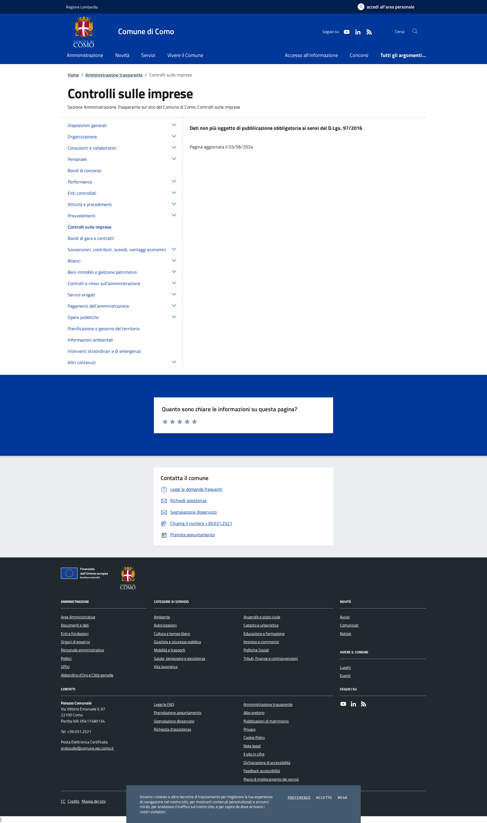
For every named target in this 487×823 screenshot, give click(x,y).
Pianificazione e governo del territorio (104, 328)
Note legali (252, 746)
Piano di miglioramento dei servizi (271, 779)
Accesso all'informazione (311, 55)
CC (63, 801)
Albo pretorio (254, 713)
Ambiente (162, 617)
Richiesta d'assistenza (172, 729)
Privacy (250, 729)
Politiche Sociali (256, 650)
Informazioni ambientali (90, 339)
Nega (342, 797)
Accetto (324, 797)
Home (73, 74)
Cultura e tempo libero (172, 634)
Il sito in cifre (254, 754)
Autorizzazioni (165, 625)
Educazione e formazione (264, 634)
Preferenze (299, 797)
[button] (174, 124)
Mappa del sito (94, 801)
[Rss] (363, 704)
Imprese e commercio (261, 642)
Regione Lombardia (82, 7)
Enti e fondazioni (74, 634)
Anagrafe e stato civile (262, 617)
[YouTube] (343, 704)
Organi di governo (75, 642)
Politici (66, 658)
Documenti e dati (75, 625)
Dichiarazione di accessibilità (267, 762)
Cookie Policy (254, 737)
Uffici (65, 667)
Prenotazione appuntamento (177, 713)
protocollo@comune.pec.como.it (87, 748)
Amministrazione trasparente (114, 74)
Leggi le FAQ (164, 704)
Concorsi (359, 55)
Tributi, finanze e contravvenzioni (271, 658)
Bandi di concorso (84, 170)
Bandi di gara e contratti (91, 238)
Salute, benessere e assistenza (179, 658)
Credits (73, 801)
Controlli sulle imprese (89, 227)
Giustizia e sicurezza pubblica (177, 642)
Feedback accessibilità (262, 771)
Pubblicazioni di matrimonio (266, 721)
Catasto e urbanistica (261, 625)
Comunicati (349, 625)
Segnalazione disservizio (174, 721)
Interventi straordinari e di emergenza (104, 351)
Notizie (345, 634)
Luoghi (345, 667)
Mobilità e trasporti (169, 650)
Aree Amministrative (78, 617)
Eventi (345, 676)
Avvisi (345, 617)
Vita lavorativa (166, 667)
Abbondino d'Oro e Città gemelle (87, 675)
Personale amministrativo (82, 650)
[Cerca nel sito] (415, 31)
